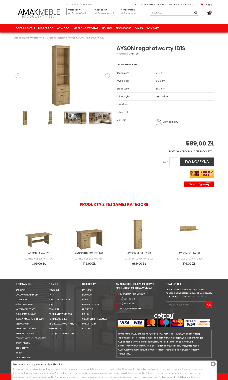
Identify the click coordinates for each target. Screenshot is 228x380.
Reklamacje (55, 328)
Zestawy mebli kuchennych (30, 319)
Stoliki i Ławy (23, 347)
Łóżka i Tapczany (24, 304)
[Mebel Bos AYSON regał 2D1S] (139, 234)
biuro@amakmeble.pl (130, 308)
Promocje (123, 28)
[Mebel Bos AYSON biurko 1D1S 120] (89, 234)
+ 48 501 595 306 (186, 4)
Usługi (107, 28)
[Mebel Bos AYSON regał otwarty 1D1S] (62, 75)
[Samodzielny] (159, 121)
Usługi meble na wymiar (94, 319)
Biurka (19, 352)
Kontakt (153, 28)
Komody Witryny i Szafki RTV (31, 338)
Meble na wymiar (86, 28)
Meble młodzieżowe (26, 328)
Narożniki (21, 289)
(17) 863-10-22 (127, 303)
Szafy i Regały (23, 343)
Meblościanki (22, 323)
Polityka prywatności (60, 314)
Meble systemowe (25, 333)
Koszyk (210, 12)
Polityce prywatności (170, 377)
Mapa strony (89, 323)
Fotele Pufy (21, 299)
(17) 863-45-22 (127, 298)
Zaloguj (208, 4)
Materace (45, 28)
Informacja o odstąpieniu (63, 323)
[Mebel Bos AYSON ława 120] (39, 234)
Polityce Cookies (191, 377)
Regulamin (54, 309)
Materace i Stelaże (25, 309)
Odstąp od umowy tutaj (62, 333)
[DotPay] (164, 315)
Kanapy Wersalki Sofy (27, 294)
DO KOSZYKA (197, 161)
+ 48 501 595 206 (168, 4)
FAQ (51, 304)
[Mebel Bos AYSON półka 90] (189, 234)
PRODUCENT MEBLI (39, 12)
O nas (139, 28)
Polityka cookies (58, 319)
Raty (51, 294)
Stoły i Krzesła (23, 357)
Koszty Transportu (59, 299)
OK (209, 304)
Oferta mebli (25, 28)
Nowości (63, 28)
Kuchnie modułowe (26, 314)
